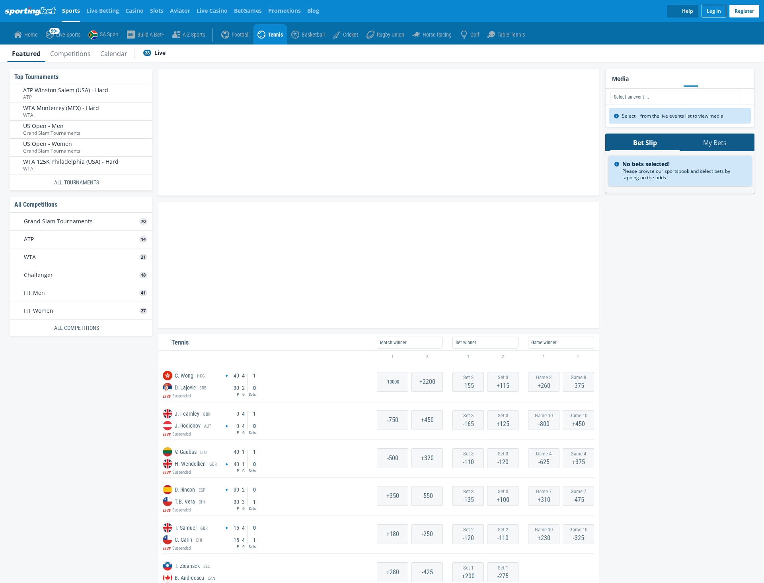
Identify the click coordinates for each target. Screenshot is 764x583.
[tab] (26, 53)
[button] (378, 357)
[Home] (32, 11)
